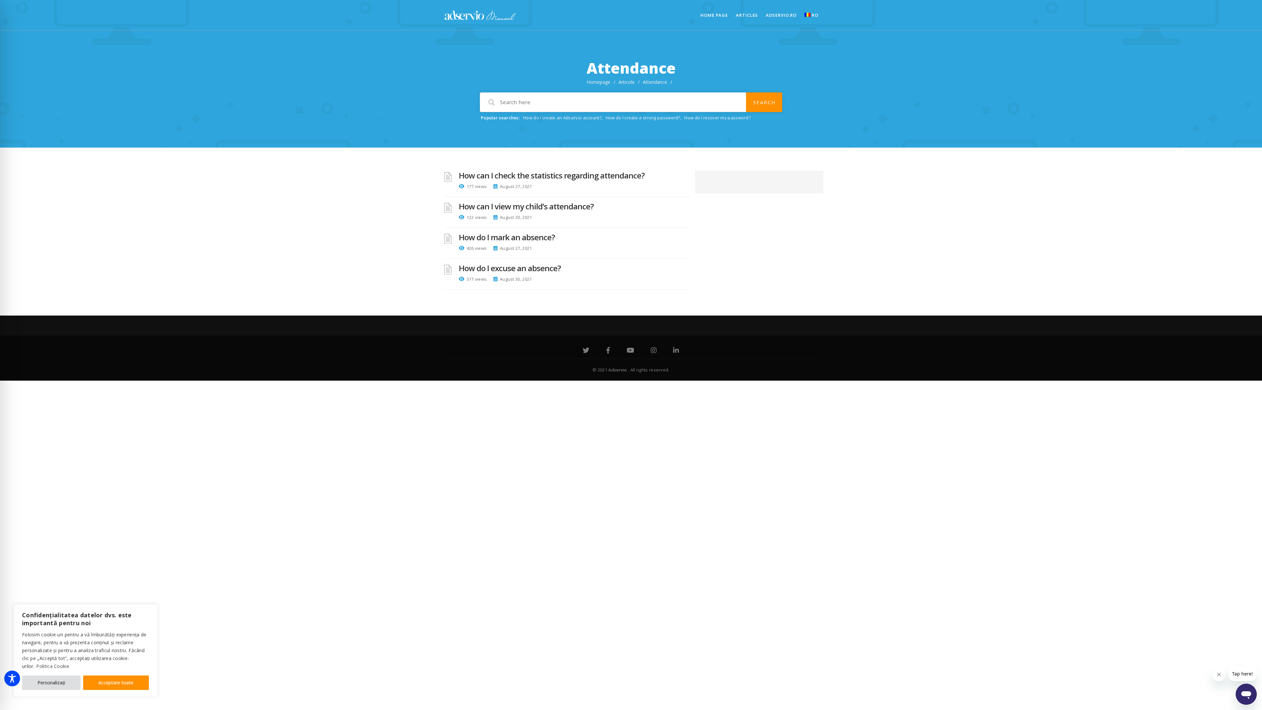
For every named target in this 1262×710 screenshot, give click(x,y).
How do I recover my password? (717, 118)
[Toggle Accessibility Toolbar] (12, 678)
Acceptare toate (115, 682)
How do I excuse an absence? (510, 268)
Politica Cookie (52, 666)
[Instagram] (654, 351)
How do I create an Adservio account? (562, 118)
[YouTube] (631, 351)
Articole (627, 82)
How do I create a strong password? (643, 118)
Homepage (598, 82)
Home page (714, 15)
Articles (747, 15)
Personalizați (51, 682)
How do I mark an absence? (507, 237)
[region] (85, 650)
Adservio (618, 370)
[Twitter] (585, 351)
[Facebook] (608, 351)
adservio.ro (781, 15)
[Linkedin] (676, 351)
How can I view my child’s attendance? (526, 206)
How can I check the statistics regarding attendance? (551, 175)
